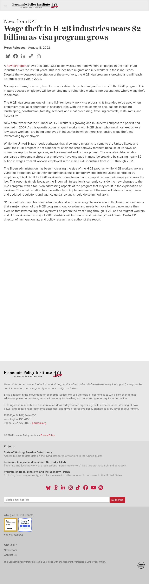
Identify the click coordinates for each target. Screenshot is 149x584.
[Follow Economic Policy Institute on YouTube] (93, 489)
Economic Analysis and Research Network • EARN (35, 462)
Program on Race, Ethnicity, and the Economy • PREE (37, 471)
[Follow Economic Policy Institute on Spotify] (100, 489)
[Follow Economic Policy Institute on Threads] (56, 489)
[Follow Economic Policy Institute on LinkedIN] (63, 489)
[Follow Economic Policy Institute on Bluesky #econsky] (48, 489)
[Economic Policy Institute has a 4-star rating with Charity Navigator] (25, 525)
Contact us (10, 555)
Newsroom (10, 550)
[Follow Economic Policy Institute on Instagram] (70, 489)
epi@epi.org (39, 423)
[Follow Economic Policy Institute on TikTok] (78, 489)
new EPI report (17, 66)
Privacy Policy (48, 435)
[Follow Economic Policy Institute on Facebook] (85, 489)
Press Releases (14, 48)
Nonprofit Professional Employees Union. (84, 561)
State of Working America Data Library (28, 452)
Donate (29, 515)
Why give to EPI (13, 515)
